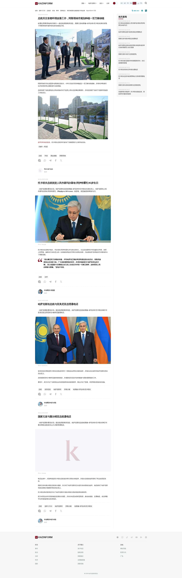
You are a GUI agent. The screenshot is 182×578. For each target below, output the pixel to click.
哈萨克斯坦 (57, 389)
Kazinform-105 (91, 10)
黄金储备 (54, 156)
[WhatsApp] (44, 160)
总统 (40, 156)
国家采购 (80, 568)
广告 (121, 561)
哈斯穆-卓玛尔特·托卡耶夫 (82, 389)
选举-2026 (42, 10)
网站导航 (123, 553)
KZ (122, 3)
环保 (46, 156)
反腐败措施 (81, 565)
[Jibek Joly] (136, 11)
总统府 (49, 10)
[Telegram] (50, 160)
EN (131, 3)
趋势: (36, 10)
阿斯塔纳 (63, 156)
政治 (36, 557)
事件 (57, 10)
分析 (108, 3)
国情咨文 (63, 10)
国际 (36, 568)
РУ (128, 3)
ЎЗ (141, 3)
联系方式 (123, 557)
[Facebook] (55, 160)
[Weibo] (132, 542)
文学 (46, 277)
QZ (125, 3)
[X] (61, 160)
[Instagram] (39, 160)
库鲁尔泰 (67, 389)
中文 (134, 3)
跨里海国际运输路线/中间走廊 (76, 10)
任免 (53, 10)
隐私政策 (80, 557)
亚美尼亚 (48, 389)
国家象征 (80, 561)
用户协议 (80, 553)
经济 (36, 565)
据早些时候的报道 (44, 142)
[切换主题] (115, 3)
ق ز (138, 3)
